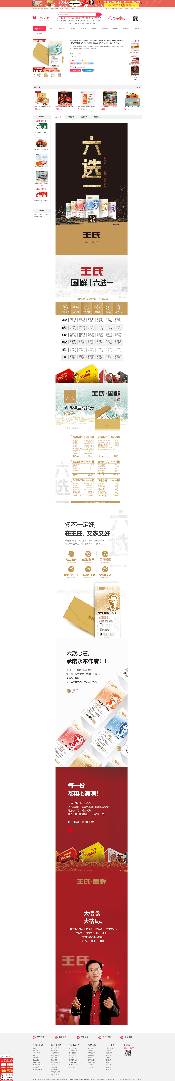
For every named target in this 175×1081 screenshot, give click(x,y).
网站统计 (139, 1079)
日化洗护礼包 (73, 1048)
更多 (132, 8)
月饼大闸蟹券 (91, 1055)
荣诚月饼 (35, 1048)
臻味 (79, 23)
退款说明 (108, 1060)
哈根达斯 (40, 8)
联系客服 (108, 1064)
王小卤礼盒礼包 (37, 1069)
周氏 (69, 21)
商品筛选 (39, 33)
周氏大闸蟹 (54, 1060)
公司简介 (108, 1050)
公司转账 (108, 1067)
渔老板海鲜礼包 (55, 1062)
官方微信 (138, 8)
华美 (60, 21)
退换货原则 (109, 1053)
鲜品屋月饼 (36, 1057)
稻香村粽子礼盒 (73, 1064)
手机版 (126, 8)
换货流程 (108, 1055)
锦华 (87, 18)
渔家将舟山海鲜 (55, 1072)
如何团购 (90, 1048)
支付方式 (90, 1067)
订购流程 (90, 1057)
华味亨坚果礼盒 (73, 1062)
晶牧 (83, 23)
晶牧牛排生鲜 (55, 1048)
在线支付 (108, 1069)
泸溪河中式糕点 (37, 1064)
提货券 (80, 21)
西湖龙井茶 (36, 1060)
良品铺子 (65, 23)
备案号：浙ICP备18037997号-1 (128, 1079)
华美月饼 (35, 1055)
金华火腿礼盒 (73, 1050)
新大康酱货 (72, 1053)
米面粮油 (92, 23)
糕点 (69, 18)
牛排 (76, 21)
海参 (70, 23)
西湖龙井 (74, 23)
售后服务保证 (109, 1048)
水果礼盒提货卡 (37, 1062)
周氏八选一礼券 (55, 1064)
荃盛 (72, 21)
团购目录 (71, 1067)
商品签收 (90, 1064)
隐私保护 (108, 1062)
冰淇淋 (87, 23)
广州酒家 (51, 8)
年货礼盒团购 (91, 1053)
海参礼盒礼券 (55, 1055)
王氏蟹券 (72, 8)
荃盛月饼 (35, 1050)
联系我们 (108, 1057)
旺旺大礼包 (72, 1055)
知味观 (66, 8)
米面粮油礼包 (73, 1057)
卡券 (84, 21)
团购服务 (90, 1050)
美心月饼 (35, 8)
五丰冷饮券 (54, 1050)
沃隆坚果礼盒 (73, 1060)
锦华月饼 (46, 8)
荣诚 (60, 23)
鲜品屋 (88, 21)
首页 (51, 28)
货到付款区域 (91, 1060)
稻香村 (56, 8)
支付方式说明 (91, 1062)
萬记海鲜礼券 (55, 1069)
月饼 (62, 18)
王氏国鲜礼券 (55, 1067)
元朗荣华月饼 (36, 1053)
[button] (64, 75)
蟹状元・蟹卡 (55, 1074)
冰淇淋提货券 (55, 1053)
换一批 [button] (135, 79)
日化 (96, 21)
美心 (72, 18)
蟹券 (65, 18)
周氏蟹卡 (62, 8)
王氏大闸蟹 (54, 1057)
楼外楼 (64, 21)
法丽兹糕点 (36, 1067)
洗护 (92, 21)
